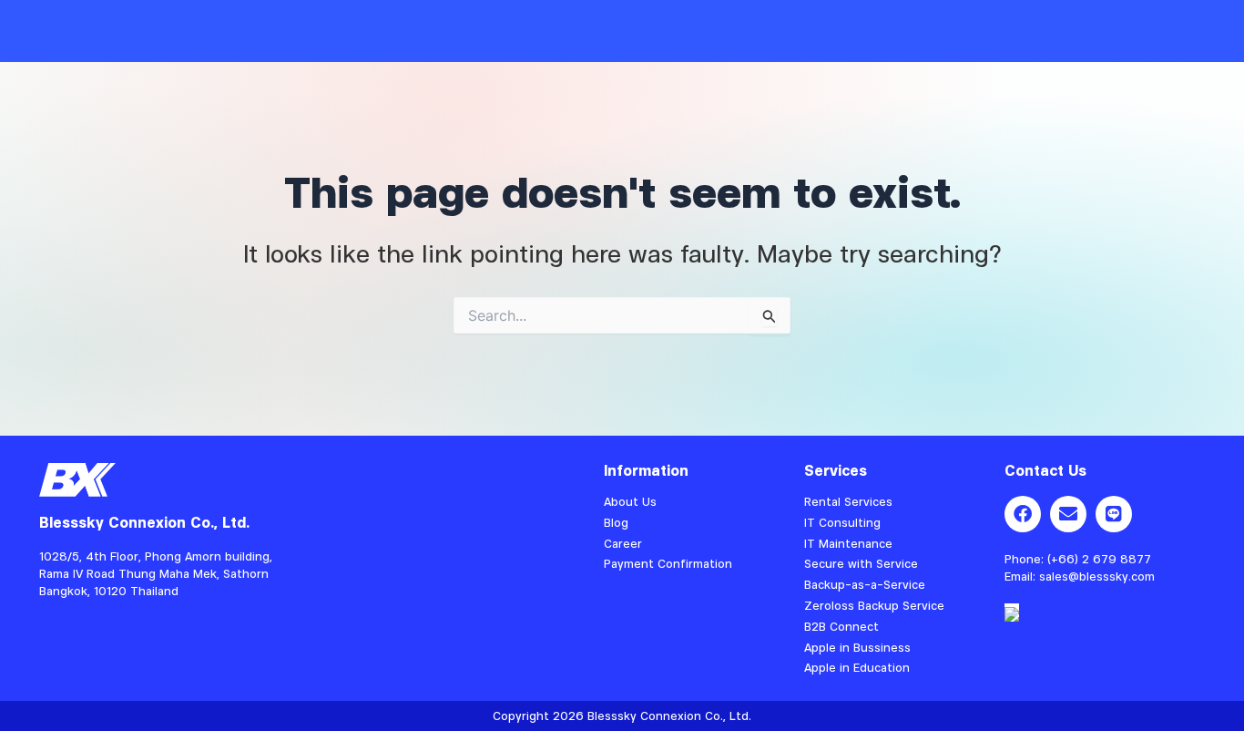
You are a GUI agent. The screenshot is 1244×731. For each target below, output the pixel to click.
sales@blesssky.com (1097, 576)
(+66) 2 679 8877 (1099, 559)
